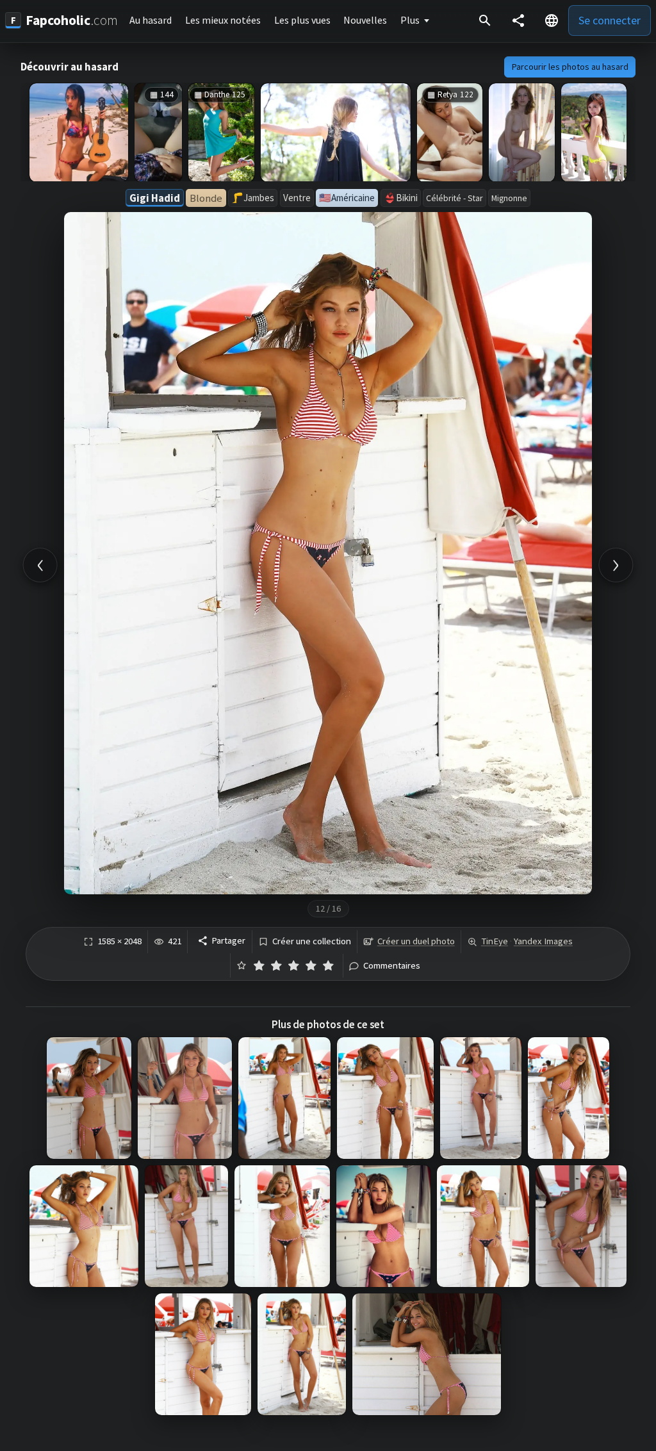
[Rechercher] (485, 20)
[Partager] (518, 20)
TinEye (494, 941)
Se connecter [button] (609, 20)
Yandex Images (543, 941)
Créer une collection (311, 941)
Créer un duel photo (416, 941)
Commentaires (391, 965)
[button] (551, 20)
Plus (410, 19)
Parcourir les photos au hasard (570, 66)
